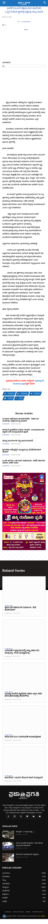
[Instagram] (14, 816)
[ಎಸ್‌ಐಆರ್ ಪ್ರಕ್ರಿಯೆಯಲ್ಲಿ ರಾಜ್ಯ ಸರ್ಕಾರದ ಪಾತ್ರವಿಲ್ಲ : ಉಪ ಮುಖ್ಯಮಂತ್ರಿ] (24, 633)
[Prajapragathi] (19, 22)
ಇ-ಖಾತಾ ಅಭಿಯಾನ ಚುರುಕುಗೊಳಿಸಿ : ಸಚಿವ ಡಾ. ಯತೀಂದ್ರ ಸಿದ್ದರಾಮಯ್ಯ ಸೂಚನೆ (20, 420)
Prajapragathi (26, 21)
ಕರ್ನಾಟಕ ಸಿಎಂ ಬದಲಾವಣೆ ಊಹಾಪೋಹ (23, 737)
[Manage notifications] (4, 916)
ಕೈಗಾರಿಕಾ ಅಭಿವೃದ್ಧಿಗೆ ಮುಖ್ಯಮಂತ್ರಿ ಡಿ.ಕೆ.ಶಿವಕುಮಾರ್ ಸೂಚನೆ (21, 451)
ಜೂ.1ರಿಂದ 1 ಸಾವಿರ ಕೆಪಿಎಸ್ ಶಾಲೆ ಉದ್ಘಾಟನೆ (24, 778)
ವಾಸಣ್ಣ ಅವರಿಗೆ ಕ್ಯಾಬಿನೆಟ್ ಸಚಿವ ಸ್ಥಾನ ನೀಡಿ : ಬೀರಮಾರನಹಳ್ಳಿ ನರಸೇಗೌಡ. (24, 695)
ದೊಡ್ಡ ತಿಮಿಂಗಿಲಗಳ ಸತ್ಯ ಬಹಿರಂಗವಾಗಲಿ (17, 441)
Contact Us (8, 912)
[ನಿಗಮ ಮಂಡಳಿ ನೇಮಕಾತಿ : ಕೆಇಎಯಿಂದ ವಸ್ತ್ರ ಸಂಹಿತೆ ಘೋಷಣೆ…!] (8, 846)
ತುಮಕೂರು (26, 29)
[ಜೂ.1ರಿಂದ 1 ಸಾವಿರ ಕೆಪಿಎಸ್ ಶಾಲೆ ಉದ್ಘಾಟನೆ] (24, 760)
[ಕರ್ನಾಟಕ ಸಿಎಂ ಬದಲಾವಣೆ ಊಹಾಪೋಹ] (24, 719)
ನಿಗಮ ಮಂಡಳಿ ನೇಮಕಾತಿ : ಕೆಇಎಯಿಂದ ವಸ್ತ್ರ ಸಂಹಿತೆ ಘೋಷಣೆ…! (29, 844)
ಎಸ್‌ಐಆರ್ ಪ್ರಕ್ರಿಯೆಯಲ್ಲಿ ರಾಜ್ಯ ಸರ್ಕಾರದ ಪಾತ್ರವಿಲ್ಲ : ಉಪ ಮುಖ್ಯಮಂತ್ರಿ (22, 652)
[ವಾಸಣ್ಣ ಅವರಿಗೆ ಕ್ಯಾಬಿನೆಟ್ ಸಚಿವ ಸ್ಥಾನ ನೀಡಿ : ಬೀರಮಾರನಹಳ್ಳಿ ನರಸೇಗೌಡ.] (24, 676)
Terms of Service (18, 912)
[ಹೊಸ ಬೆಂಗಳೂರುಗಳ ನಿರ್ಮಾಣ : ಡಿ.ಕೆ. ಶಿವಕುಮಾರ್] (24, 590)
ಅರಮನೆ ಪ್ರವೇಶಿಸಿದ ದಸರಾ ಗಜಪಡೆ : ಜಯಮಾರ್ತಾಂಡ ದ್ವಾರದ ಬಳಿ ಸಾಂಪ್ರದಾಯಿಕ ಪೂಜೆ (23, 431)
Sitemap (28, 912)
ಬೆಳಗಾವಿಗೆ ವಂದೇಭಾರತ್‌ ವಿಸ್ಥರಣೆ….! (27, 854)
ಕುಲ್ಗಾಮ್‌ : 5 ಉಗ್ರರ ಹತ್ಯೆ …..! (25, 831)
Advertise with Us (37, 912)
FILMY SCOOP (41, 916)
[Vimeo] (27, 816)
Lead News (5, 424)
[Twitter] (21, 816)
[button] (4, 3)
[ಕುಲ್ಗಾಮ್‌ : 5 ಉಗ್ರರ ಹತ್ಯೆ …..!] (8, 835)
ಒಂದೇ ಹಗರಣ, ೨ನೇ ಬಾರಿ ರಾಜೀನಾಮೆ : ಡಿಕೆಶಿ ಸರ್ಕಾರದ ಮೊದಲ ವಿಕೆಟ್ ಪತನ (23, 462)
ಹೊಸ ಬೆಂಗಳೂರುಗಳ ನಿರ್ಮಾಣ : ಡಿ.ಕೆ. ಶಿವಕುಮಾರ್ (20, 609)
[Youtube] (39, 816)
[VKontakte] (33, 816)
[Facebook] (8, 816)
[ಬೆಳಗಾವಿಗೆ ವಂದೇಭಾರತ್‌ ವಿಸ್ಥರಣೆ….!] (8, 857)
